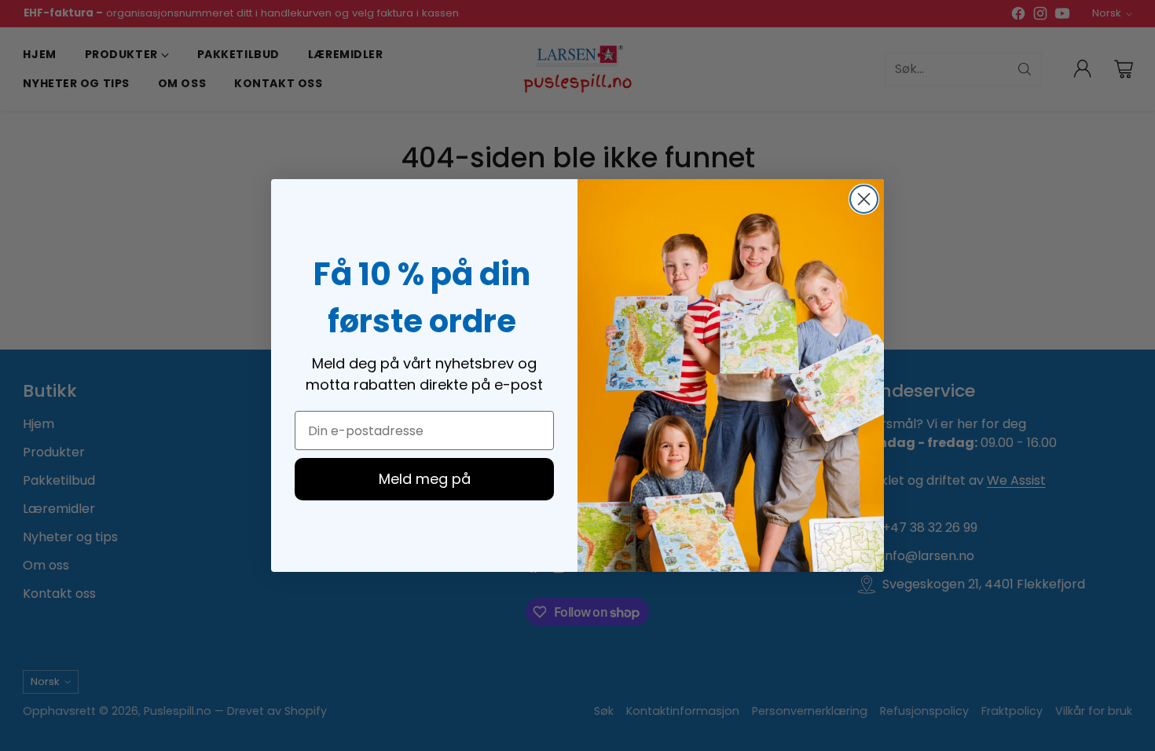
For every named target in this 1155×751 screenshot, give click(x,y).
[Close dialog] (864, 199)
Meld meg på (425, 479)
